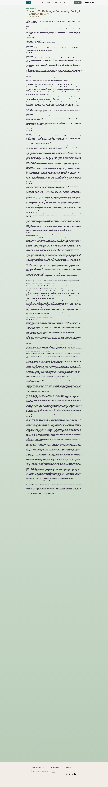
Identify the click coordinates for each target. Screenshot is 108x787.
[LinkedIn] (93, 2)
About (53, 777)
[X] (90, 2)
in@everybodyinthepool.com (71, 769)
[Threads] (88, 2)
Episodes (53, 772)
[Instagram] (86, 2)
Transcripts (54, 774)
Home (53, 770)
